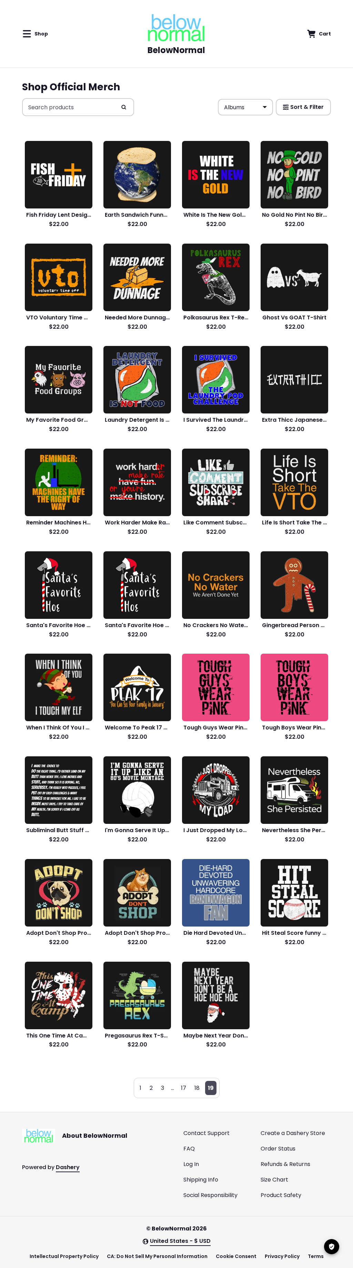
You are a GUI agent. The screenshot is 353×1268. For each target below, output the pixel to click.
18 (197, 1088)
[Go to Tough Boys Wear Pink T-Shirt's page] (294, 687)
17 (183, 1088)
